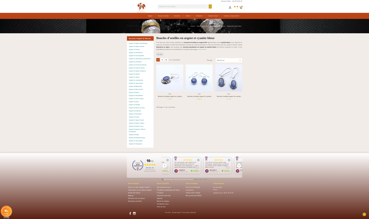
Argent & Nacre (134, 92)
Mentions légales (163, 201)
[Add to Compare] (182, 70)
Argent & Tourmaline (136, 141)
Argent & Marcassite (136, 89)
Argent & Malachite (135, 86)
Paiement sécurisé (163, 195)
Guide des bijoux (134, 193)
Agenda (159, 198)
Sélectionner (229, 60)
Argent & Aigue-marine (136, 46)
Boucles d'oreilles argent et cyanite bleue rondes (199, 96)
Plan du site (161, 207)
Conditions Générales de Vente (168, 190)
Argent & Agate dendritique (138, 43)
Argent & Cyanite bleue (137, 68)
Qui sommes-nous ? (164, 187)
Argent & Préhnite (135, 111)
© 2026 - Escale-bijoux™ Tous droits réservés (180, 212)
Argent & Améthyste (136, 52)
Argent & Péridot (134, 104)
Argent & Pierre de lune (137, 108)
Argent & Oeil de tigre (136, 98)
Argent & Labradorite (136, 80)
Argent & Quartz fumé (136, 120)
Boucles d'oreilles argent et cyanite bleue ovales (229, 96)
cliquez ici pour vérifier (200, 179)
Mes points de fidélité (194, 195)
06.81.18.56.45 (237, 1)
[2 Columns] (162, 59)
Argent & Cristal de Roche (137, 65)
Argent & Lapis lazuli (136, 83)
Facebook (130, 213)
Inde (169, 94)
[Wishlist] (237, 7)
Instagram (134, 213)
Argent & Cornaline (135, 62)
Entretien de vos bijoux (136, 198)
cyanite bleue (201, 49)
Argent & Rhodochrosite (137, 137)
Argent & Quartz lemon (136, 123)
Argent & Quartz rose (136, 126)
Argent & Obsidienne (136, 95)
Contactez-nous (163, 204)
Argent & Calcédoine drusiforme (139, 58)
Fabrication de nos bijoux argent (140, 190)
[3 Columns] (158, 59)
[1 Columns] (166, 59)
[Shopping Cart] (240, 7)
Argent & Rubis (134, 134)
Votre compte (192, 183)
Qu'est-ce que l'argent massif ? (139, 187)
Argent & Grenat (134, 74)
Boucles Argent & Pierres (140, 38)
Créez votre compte (193, 193)
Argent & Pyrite (134, 117)
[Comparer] (234, 7)
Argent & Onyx (134, 101)
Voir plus (159, 54)
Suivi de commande (193, 187)
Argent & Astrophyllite (136, 55)
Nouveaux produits (135, 201)
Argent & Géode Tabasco (137, 71)
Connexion (190, 190)
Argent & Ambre (134, 49)
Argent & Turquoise (135, 144)
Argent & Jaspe (134, 77)
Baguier (131, 195)
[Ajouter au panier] (182, 76)
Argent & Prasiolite (135, 114)
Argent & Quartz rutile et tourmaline (137, 130)
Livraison (160, 193)
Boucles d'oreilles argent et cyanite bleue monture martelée (170, 96)
